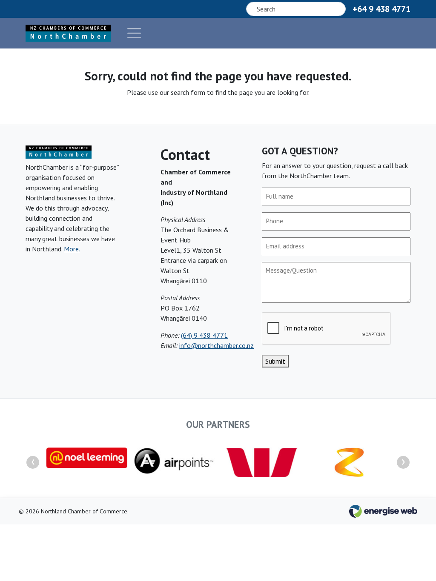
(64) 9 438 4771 (204, 335)
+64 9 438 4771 (381, 8)
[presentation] (33, 462)
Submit (275, 361)
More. (72, 249)
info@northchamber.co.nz (216, 345)
